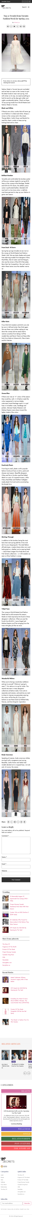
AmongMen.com (7, 963)
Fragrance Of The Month (9, 947)
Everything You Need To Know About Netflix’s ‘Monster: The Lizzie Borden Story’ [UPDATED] (20, 1001)
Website (4, 871)
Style (13, 1062)
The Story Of (6, 944)
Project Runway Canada (9, 952)
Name (4, 857)
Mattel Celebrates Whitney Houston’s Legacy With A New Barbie (19, 979)
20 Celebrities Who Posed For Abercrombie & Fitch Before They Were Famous (19, 922)
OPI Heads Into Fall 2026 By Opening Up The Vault (19, 989)
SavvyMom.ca (6, 965)
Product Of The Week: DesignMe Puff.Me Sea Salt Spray (18, 1011)
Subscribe (27, 1203)
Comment (5, 836)
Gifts (3, 957)
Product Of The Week (8, 949)
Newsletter (5, 960)
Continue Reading (16, 1124)
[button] (8, 26)
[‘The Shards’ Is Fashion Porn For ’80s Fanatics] (19, 1055)
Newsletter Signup (6, 1)
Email (4, 864)
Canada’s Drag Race (8, 955)
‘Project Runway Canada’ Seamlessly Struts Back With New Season (19, 906)
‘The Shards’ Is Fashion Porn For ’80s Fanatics (20, 1021)
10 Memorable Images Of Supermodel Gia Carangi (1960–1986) (19, 898)
